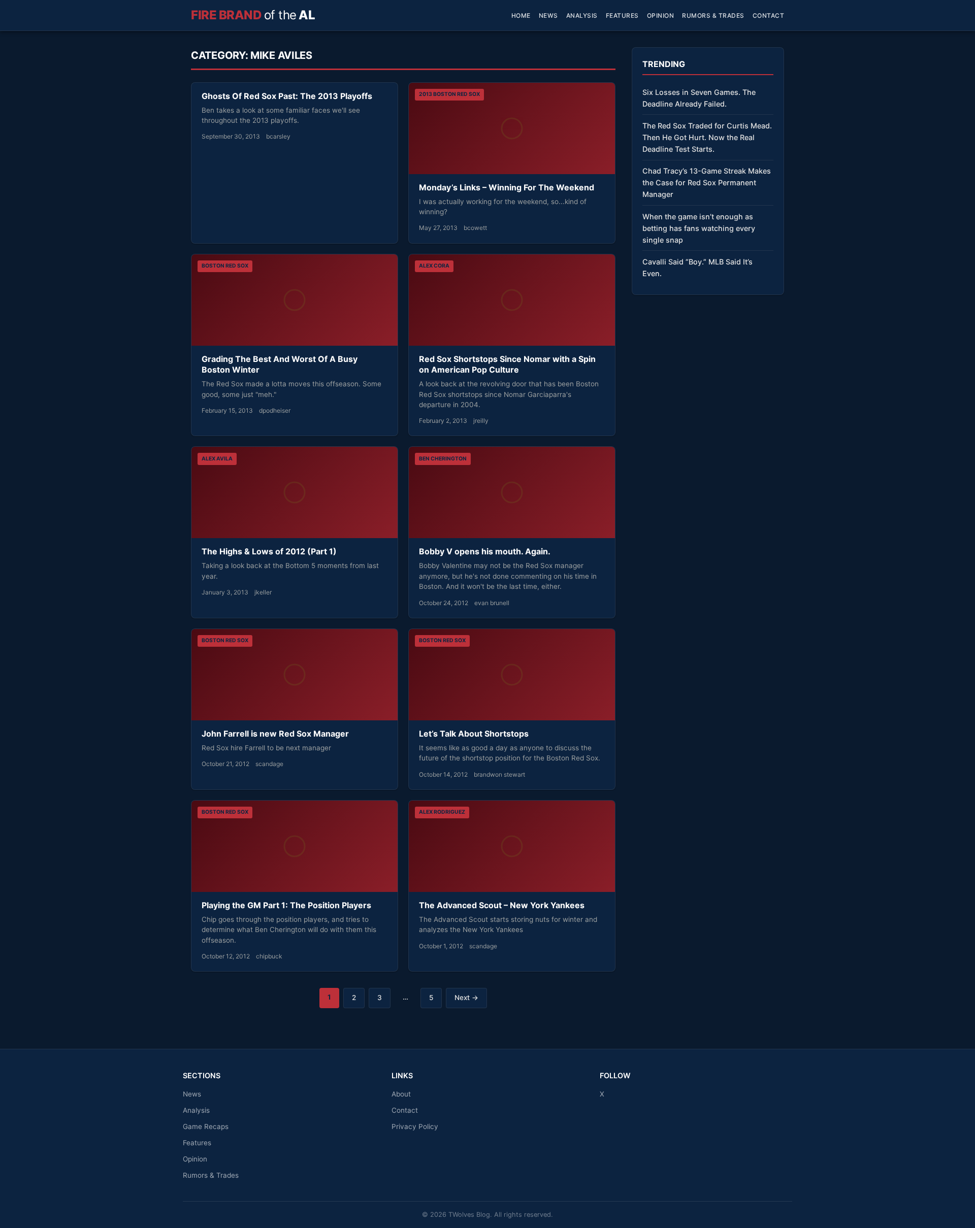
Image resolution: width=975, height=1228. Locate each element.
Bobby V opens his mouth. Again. (484, 551)
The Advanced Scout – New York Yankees (501, 905)
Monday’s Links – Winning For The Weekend (506, 187)
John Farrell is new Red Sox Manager (275, 733)
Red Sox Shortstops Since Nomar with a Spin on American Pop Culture (507, 364)
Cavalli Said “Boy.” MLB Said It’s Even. (697, 267)
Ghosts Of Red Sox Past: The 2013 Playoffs (287, 96)
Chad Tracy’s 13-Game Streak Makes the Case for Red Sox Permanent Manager (706, 182)
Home (521, 15)
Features (622, 15)
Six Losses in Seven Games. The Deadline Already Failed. (699, 98)
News (548, 15)
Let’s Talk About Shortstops (474, 733)
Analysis (582, 15)
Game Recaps (206, 1126)
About (401, 1094)
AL (253, 15)
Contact (769, 15)
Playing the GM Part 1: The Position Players (286, 905)
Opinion (660, 15)
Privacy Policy (415, 1126)
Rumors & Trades (713, 15)
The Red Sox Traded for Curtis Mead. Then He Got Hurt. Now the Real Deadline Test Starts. (707, 137)
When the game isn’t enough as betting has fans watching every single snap (698, 228)
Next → (466, 997)
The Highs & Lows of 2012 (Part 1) (269, 551)
